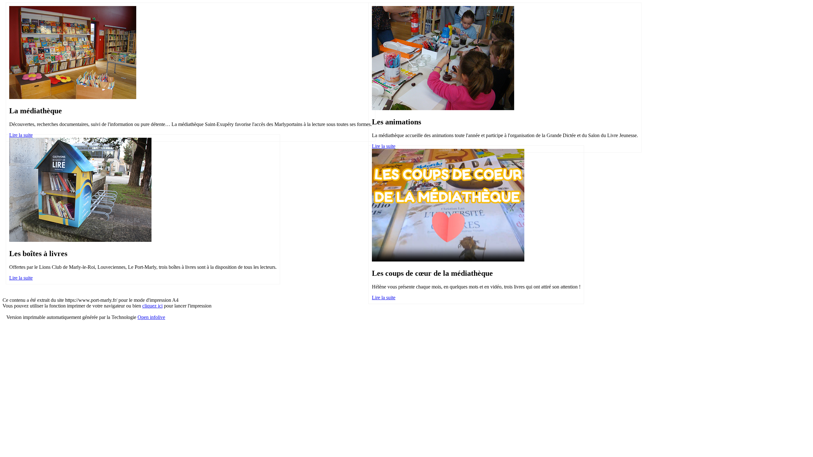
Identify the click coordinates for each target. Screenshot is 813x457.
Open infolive (151, 317)
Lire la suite (21, 135)
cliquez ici (152, 305)
